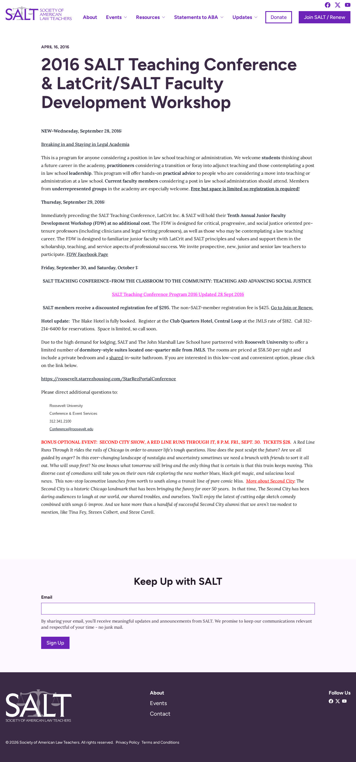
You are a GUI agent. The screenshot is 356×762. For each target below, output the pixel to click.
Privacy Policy (127, 742)
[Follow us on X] (337, 5)
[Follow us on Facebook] (327, 5)
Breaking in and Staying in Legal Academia (85, 144)
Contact (160, 713)
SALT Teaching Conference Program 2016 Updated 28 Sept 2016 (178, 294)
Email (46, 597)
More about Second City (270, 481)
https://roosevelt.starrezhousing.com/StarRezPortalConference (108, 378)
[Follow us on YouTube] (347, 5)
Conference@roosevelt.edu (71, 429)
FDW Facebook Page (87, 254)
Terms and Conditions (160, 742)
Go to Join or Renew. (292, 307)
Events (158, 703)
